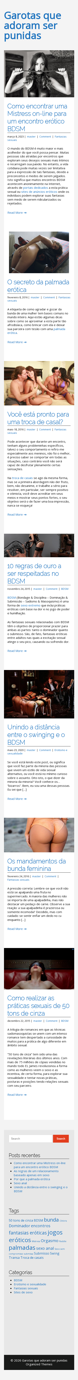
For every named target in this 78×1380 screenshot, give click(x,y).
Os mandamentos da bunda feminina (36, 864)
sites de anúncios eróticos (39, 192)
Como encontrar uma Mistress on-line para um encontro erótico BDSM (37, 117)
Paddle (62, 1241)
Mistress (36, 1241)
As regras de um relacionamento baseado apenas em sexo (36, 1173)
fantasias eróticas (28, 1232)
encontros (40, 1225)
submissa (28, 1253)
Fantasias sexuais (18, 879)
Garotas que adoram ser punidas (32, 25)
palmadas (22, 1248)
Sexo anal (20, 1183)
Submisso (41, 1253)
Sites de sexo (23, 1292)
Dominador (19, 1225)
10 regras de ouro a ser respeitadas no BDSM (34, 573)
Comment (45, 136)
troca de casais (22, 478)
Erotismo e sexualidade (30, 1284)
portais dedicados (35, 188)
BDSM (64, 589)
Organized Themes (39, 1364)
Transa (14, 1257)
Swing (54, 1253)
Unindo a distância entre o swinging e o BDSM (36, 734)
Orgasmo (49, 1240)
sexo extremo (30, 605)
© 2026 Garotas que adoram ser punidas (39, 1360)
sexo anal (45, 1248)
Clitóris (63, 1220)
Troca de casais (32, 1257)
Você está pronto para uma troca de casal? (38, 418)
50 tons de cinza (21, 1220)
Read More (15, 212)
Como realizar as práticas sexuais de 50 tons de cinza (38, 1005)
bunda (51, 1219)
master (31, 136)
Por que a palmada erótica (32, 1179)
